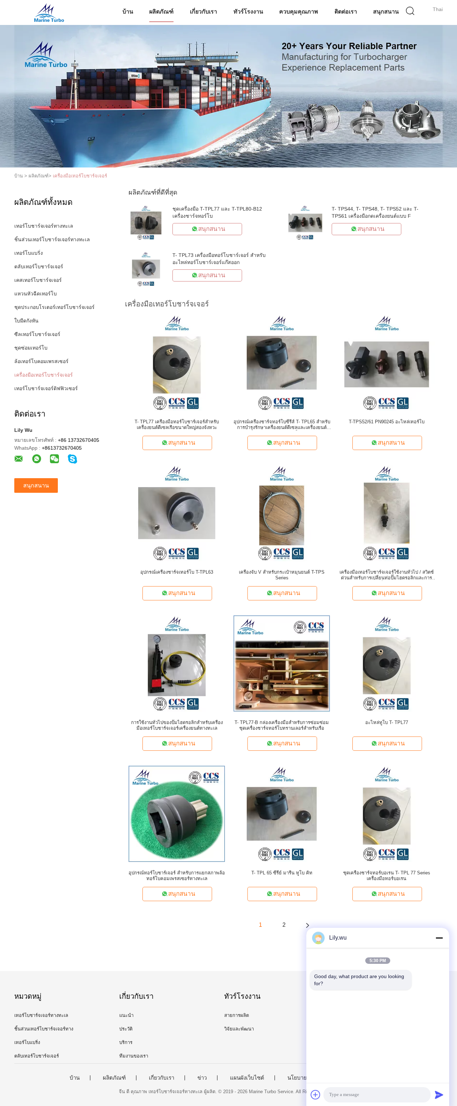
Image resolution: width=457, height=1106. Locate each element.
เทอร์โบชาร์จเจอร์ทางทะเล (43, 226)
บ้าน (127, 12)
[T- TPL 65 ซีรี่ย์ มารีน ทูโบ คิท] (281, 813)
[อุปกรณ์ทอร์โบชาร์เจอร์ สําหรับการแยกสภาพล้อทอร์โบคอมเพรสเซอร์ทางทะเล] (177, 813)
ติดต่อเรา (346, 12)
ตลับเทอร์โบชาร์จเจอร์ (38, 266)
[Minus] (439, 938)
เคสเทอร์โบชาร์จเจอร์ (38, 280)
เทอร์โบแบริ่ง (28, 253)
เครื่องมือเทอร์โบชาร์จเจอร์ (80, 176)
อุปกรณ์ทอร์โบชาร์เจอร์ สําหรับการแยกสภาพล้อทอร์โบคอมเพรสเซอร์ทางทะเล (177, 875)
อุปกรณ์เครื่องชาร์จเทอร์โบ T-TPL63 (176, 572)
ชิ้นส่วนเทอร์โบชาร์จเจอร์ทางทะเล (52, 239)
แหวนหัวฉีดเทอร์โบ (35, 293)
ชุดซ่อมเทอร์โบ (30, 348)
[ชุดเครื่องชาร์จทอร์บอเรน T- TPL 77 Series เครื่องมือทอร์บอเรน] (386, 813)
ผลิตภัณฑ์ (161, 12)
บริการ (125, 1042)
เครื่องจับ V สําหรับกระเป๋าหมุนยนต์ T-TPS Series (282, 574)
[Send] (439, 1094)
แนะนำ (126, 1015)
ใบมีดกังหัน (26, 321)
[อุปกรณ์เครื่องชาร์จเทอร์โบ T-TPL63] (177, 512)
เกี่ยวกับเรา (203, 12)
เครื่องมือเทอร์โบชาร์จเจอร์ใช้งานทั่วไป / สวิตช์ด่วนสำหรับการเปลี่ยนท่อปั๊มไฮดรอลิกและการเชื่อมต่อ (387, 575)
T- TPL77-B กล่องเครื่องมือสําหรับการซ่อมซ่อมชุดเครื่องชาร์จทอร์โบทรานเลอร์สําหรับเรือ (282, 725)
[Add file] (316, 1094)
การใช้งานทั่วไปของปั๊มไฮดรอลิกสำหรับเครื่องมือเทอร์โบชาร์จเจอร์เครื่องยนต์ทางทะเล (177, 725)
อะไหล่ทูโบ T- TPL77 (386, 722)
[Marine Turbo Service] (49, 12)
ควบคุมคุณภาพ (298, 12)
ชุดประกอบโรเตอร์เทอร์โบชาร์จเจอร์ (54, 307)
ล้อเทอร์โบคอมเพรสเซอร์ (41, 361)
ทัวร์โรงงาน (248, 12)
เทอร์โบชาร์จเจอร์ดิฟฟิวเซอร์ (46, 388)
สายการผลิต (236, 1015)
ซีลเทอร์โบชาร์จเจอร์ (37, 334)
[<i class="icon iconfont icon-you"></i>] (307, 925)
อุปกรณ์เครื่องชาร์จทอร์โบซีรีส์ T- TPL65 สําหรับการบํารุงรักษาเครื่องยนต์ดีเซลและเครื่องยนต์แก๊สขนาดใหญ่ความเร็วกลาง (281, 424)
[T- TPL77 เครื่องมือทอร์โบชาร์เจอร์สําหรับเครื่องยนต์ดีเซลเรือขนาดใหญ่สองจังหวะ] (177, 362)
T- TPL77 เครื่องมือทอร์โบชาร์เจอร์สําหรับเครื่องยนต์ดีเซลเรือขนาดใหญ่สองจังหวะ (177, 424)
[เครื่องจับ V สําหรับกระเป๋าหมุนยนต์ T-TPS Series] (281, 512)
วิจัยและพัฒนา (239, 1029)
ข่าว (202, 1077)
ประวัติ (125, 1029)
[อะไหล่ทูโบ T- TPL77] (386, 663)
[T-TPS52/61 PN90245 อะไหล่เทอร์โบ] (386, 362)
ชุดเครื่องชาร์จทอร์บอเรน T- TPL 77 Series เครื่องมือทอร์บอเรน (386, 875)
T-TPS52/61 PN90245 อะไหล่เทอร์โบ (387, 421)
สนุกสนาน (386, 12)
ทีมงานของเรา (133, 1056)
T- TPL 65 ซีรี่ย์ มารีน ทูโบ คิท (281, 872)
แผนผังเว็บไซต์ (247, 1077)
